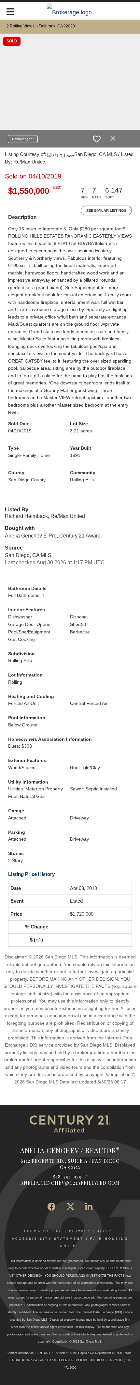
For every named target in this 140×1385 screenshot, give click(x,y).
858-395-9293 (68, 1177)
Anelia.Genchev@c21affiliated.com (70, 1183)
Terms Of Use (43, 1231)
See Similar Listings (106, 210)
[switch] (97, 139)
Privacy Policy (90, 1231)
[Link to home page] (70, 12)
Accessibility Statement (48, 1238)
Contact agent (23, 139)
